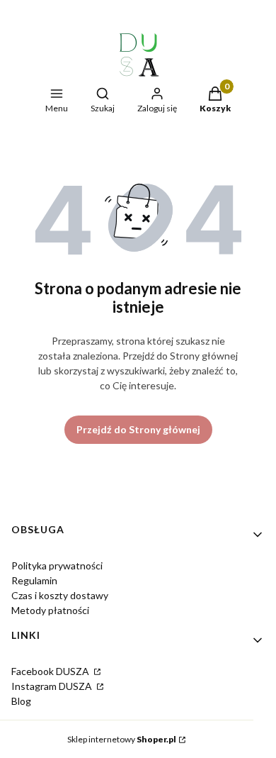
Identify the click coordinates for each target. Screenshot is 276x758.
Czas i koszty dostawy (59, 595)
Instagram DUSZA (52, 686)
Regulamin (34, 580)
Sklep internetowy (121, 739)
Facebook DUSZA (51, 671)
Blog (21, 701)
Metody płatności (50, 610)
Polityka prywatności (57, 565)
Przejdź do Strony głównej (138, 429)
